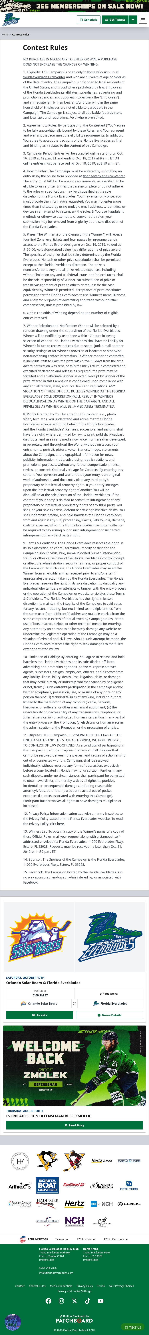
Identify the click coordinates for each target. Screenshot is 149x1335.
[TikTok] (87, 1301)
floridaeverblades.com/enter (44, 77)
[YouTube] (101, 1301)
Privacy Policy (85, 1286)
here (60, 823)
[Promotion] (74, 6)
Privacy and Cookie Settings (74, 1291)
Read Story (76, 1125)
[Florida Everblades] (11, 20)
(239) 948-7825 (48, 1267)
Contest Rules (37, 1286)
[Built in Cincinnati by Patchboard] (74, 1319)
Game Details (111, 1015)
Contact (20, 1286)
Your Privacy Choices (121, 1286)
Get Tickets (117, 20)
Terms (101, 1286)
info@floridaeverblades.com (56, 1273)
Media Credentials (61, 1286)
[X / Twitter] (74, 1301)
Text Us (135, 1328)
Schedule (90, 20)
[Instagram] (61, 1301)
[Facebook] (48, 1301)
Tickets (42, 1015)
